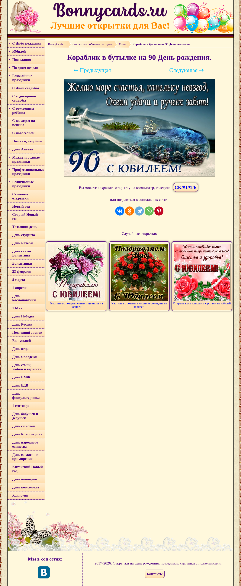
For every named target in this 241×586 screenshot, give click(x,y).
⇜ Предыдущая (92, 70)
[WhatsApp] (149, 211)
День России (22, 324)
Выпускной (21, 341)
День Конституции (27, 434)
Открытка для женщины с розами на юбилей (202, 303)
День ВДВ (20, 385)
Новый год (21, 206)
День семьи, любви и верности (27, 367)
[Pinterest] (158, 211)
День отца (20, 349)
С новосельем (23, 133)
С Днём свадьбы (25, 88)
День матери (22, 243)
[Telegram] (139, 211)
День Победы (23, 316)
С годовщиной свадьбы (24, 98)
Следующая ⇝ (186, 70)
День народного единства (25, 444)
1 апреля (19, 288)
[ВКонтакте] (119, 211)
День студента (23, 235)
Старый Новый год (25, 217)
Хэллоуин (20, 495)
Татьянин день (24, 227)
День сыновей (23, 426)
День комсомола (25, 487)
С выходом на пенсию (23, 123)
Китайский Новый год (27, 469)
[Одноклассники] (129, 211)
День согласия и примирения (25, 457)
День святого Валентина (23, 253)
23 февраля (21, 271)
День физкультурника (26, 395)
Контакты (154, 574)
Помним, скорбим (27, 141)
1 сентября (21, 406)
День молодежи (24, 357)
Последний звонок (27, 332)
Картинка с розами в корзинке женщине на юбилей (139, 305)
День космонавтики (24, 298)
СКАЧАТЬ (186, 187)
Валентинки (22, 263)
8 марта (18, 280)
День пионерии (24, 479)
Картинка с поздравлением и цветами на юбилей (76, 305)
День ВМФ (21, 377)
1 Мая (17, 308)
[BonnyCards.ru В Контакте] (44, 572)
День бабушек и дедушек (25, 416)
